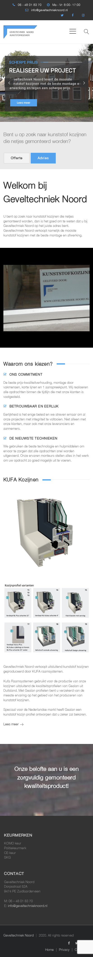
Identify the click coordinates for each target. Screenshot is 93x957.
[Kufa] (46, 290)
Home (49, 950)
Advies (43, 158)
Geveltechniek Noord (18, 935)
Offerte (17, 158)
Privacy (64, 950)
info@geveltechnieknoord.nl (49, 10)
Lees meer (23, 102)
